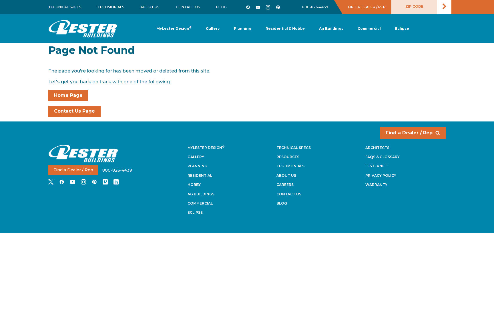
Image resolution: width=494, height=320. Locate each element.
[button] (242, 28)
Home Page (68, 95)
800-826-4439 (315, 7)
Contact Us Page (74, 111)
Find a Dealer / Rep (409, 133)
